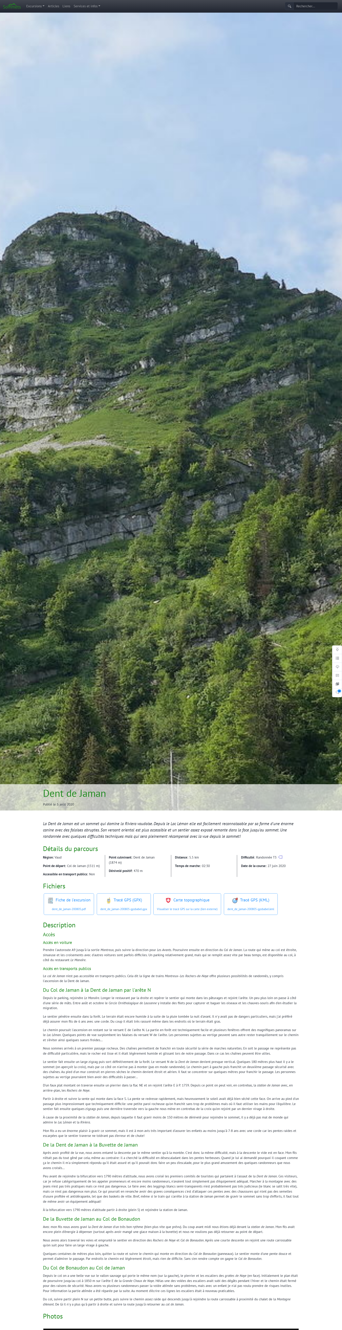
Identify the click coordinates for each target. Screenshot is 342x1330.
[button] (280, 857)
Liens (66, 6)
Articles (53, 6)
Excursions (34, 6)
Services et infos (86, 6)
